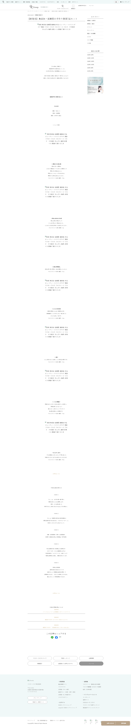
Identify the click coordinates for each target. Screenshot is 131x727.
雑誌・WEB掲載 (91, 33)
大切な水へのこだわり (89, 702)
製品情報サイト (62, 684)
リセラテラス (62, 687)
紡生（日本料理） (87, 689)
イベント (89, 27)
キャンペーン (90, 30)
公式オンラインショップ (64, 705)
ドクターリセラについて (39, 658)
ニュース (91, 663)
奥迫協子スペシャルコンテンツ (91, 707)
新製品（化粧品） (91, 20)
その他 (89, 43)
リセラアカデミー (63, 697)
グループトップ (125, 2)
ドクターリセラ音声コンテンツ (91, 705)
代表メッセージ (65, 658)
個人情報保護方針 (42, 720)
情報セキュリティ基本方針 (57, 720)
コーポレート (86, 697)
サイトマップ (31, 720)
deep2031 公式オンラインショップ (67, 707)
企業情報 (91, 658)
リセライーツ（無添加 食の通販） (92, 684)
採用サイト (86, 700)
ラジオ (89, 36)
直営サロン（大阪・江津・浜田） (67, 692)
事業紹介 (39, 663)
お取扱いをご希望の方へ (64, 694)
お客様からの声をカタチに (65, 663)
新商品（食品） (91, 23)
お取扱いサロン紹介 (63, 689)
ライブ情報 (90, 40)
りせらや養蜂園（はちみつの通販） (92, 687)
